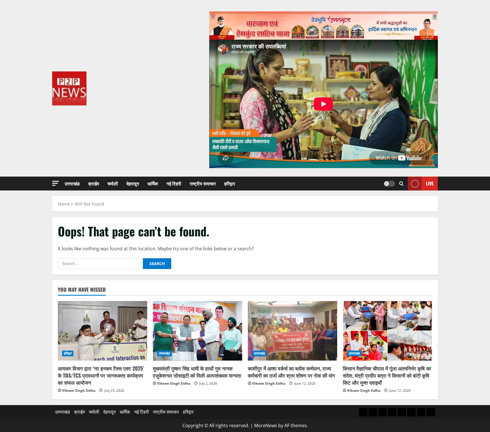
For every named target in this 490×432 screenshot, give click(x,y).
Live (430, 183)
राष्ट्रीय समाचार (203, 183)
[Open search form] (401, 183)
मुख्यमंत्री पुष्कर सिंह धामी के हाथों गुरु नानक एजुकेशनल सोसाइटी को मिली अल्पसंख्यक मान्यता (197, 372)
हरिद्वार (229, 183)
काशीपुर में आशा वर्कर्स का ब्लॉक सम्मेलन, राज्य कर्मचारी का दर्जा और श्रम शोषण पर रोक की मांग (291, 372)
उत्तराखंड (72, 183)
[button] (55, 183)
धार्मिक (152, 183)
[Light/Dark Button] (389, 184)
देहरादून (132, 183)
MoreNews (265, 425)
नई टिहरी (173, 183)
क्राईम (93, 183)
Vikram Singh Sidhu (79, 390)
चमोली (112, 183)
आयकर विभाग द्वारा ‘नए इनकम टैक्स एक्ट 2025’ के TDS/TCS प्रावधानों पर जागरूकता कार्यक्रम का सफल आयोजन (101, 375)
